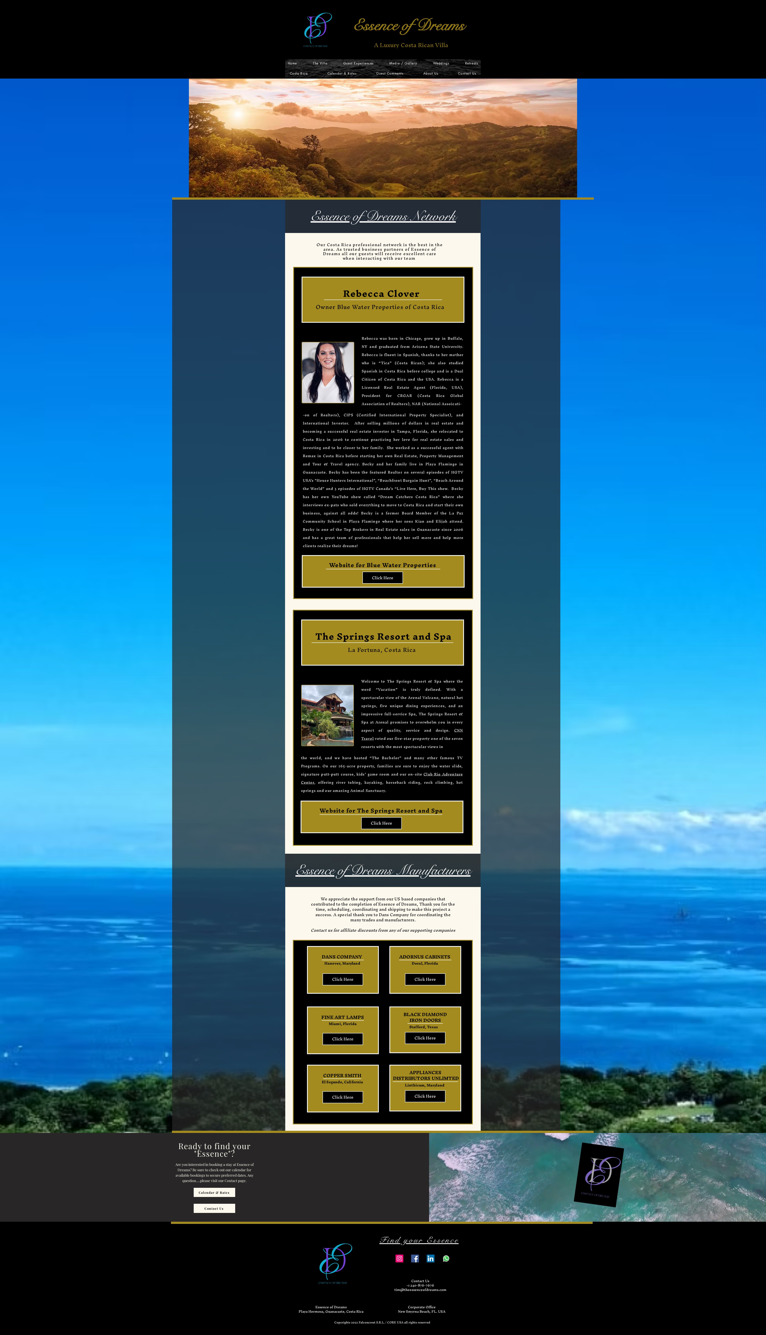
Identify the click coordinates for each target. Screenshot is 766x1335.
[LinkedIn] (430, 1258)
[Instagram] (399, 1258)
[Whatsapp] (446, 1258)
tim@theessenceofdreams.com (420, 1290)
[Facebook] (415, 1258)
